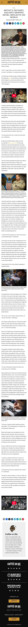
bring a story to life (13, 143)
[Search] (26, 2)
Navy (10, 78)
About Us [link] (9, 610)
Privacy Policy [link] (14, 610)
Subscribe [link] (14, 619)
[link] (14, 2)
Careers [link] (19, 610)
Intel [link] (14, 7)
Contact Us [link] (14, 600)
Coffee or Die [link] (19, 19)
